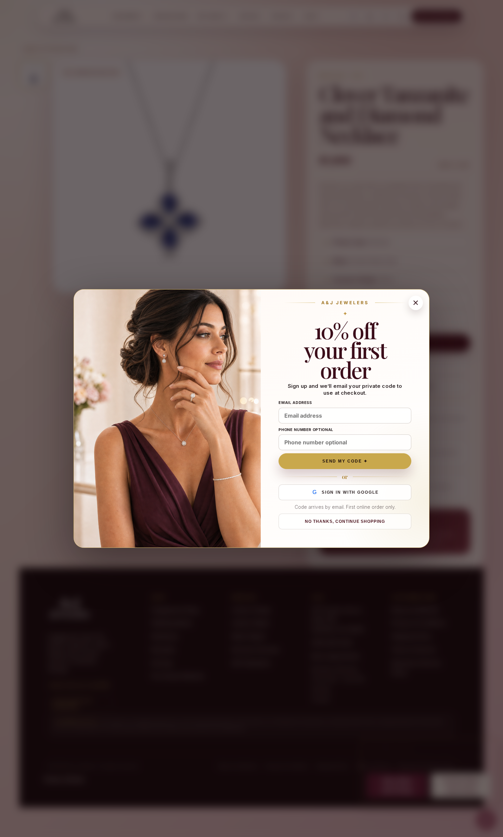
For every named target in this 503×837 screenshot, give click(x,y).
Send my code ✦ (345, 461)
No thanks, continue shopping (345, 521)
